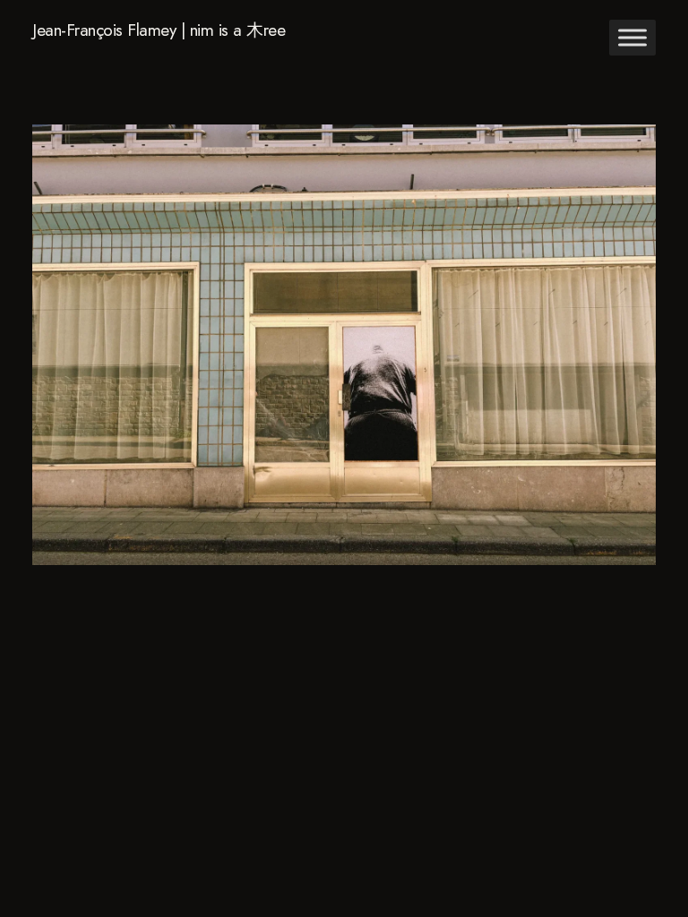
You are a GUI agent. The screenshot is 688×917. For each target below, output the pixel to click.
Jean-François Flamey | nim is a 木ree (158, 30)
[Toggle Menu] (632, 37)
